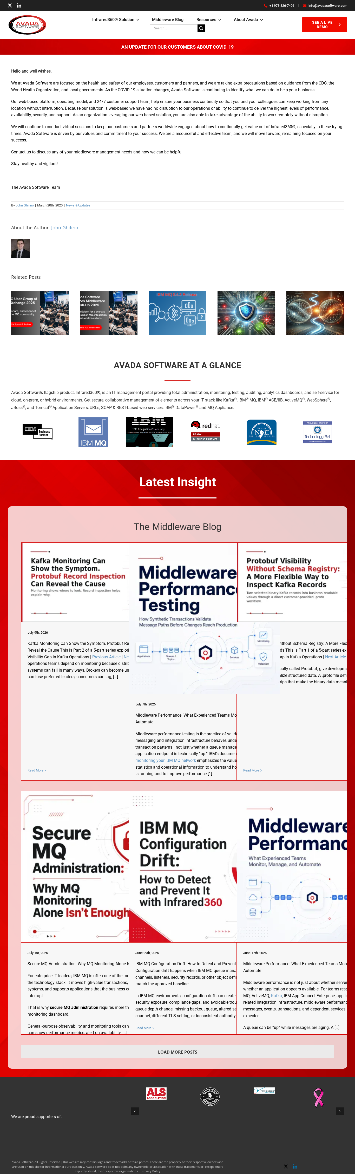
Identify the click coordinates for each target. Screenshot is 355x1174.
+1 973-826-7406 (281, 6)
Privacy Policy (151, 1171)
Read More (35, 770)
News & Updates (78, 205)
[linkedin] (19, 5)
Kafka (276, 995)
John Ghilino (25, 205)
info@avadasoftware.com (327, 6)
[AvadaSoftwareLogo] (27, 16)
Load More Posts (177, 1052)
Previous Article (106, 656)
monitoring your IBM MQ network (165, 760)
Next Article (335, 656)
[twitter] (10, 5)
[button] (135, 1111)
